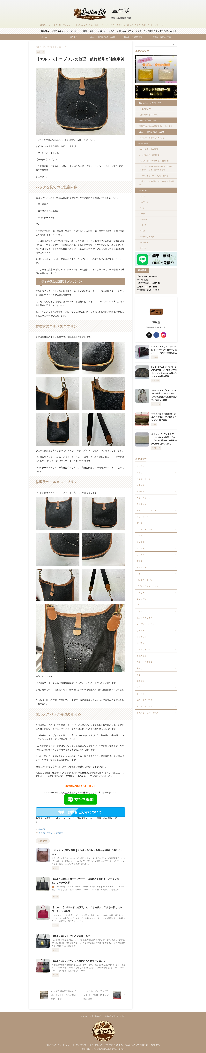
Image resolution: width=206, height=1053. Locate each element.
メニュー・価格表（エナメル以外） (103, 37)
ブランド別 (142, 190)
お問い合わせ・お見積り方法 (149, 103)
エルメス (42, 829)
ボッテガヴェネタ (146, 236)
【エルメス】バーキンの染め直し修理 (71, 935)
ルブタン (143, 248)
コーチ (142, 213)
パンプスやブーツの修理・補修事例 (154, 161)
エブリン (42, 833)
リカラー (50, 833)
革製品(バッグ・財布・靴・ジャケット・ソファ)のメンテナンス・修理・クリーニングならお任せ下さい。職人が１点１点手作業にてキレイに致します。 (103, 1045)
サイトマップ (86, 1016)
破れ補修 (59, 833)
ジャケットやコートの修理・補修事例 (154, 175)
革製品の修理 (142, 143)
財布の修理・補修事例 (148, 149)
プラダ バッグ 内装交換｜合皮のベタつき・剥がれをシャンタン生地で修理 (164, 417)
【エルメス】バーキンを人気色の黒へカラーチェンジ (79, 960)
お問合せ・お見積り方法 (132, 37)
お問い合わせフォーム (148, 114)
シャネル (143, 219)
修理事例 (73, 37)
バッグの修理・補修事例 (149, 155)
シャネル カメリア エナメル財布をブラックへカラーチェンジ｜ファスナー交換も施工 (164, 349)
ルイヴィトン (144, 242)
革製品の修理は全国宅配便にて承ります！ (156, 126)
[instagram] (163, 335)
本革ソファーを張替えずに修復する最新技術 (156, 183)
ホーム (44, 37)
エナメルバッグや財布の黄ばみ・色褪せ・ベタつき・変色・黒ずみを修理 (156, 168)
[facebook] (156, 335)
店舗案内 (98, 1016)
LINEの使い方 (145, 109)
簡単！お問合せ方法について (80, 812)
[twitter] (149, 335)
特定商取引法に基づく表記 (115, 1016)
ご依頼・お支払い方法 (162, 37)
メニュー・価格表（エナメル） (152, 138)
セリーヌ (143, 225)
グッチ (142, 208)
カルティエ (144, 202)
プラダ (142, 231)
